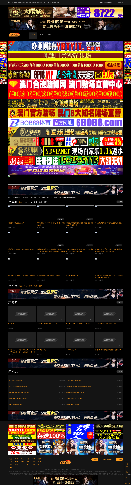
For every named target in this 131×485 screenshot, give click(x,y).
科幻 (39, 464)
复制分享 (119, 459)
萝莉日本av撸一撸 (53, 2)
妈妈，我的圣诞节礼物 (15, 404)
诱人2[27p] (11, 323)
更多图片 (119, 302)
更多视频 (119, 201)
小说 (58, 34)
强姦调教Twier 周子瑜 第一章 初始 (19, 392)
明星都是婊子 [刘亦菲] (73, 404)
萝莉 (34, 461)
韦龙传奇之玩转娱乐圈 (15, 380)
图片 (49, 34)
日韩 (30, 286)
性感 (16, 461)
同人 (28, 464)
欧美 (35, 286)
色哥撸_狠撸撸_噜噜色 (34, 2)
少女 (28, 461)
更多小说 (119, 371)
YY (22, 464)
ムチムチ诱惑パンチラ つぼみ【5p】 (106, 323)
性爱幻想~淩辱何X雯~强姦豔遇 (18, 386)
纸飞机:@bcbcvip (107, 2)
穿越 (34, 464)
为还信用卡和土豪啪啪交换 (16, 223)
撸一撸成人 (44, 2)
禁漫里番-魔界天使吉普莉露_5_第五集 (48, 275)
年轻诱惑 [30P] (41, 350)
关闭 (129, 474)
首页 (33, 34)
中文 (20, 286)
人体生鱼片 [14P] (71, 350)
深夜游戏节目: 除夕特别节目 (74, 398)
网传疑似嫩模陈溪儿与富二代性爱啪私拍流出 (108, 223)
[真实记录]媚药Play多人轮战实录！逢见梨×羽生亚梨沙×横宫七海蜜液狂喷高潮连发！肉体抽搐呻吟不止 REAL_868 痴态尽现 (51, 251)
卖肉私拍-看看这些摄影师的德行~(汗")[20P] (108, 350)
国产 (40, 286)
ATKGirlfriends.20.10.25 (73, 275)
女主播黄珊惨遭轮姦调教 (73, 380)
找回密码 (120, 2)
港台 (25, 286)
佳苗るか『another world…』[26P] (47, 323)
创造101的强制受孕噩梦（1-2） (75, 392)
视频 (41, 34)
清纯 (22, 461)
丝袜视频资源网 (22, 2)
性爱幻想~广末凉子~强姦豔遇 (18, 398)
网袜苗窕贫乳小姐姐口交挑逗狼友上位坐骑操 (21, 275)
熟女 (39, 461)
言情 (16, 464)
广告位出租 (13, 2)
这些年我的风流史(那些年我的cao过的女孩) (79, 386)
